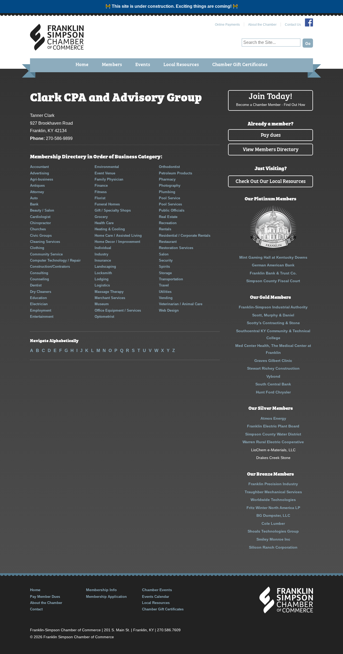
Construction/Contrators (50, 267)
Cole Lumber (273, 523)
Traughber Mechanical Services (273, 492)
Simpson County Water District (273, 434)
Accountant (39, 167)
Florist (100, 198)
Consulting (39, 273)
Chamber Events (157, 590)
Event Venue (105, 173)
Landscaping (105, 267)
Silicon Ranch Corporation (273, 547)
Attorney (37, 192)
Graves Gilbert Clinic (273, 360)
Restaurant (168, 242)
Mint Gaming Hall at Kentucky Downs (273, 257)
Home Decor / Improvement (117, 242)
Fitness (101, 192)
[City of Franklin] (273, 249)
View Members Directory (271, 149)
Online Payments (227, 24)
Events (142, 64)
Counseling (39, 279)
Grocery (101, 217)
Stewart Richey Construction (273, 368)
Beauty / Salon (42, 210)
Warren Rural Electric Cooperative (273, 442)
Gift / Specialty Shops (113, 210)
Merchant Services (110, 298)
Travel (164, 285)
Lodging (102, 279)
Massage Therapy (109, 292)
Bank (34, 204)
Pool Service (169, 198)
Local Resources (181, 64)
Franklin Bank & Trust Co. (273, 273)
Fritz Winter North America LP (273, 508)
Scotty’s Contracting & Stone (273, 323)
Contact (36, 609)
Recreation (168, 223)
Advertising (39, 173)
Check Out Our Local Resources (270, 181)
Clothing (37, 248)
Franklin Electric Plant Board (273, 426)
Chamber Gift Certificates (239, 64)
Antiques (37, 185)
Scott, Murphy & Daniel (273, 315)
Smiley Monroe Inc (273, 539)
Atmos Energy (273, 418)
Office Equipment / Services (118, 310)
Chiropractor (40, 223)
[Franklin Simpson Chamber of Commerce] (57, 48)
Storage (165, 273)
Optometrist (104, 317)
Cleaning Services (45, 242)
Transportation (171, 279)
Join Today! (270, 98)
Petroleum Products (175, 173)
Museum (102, 304)
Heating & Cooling (110, 229)
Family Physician (109, 179)
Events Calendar (155, 597)
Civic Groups (41, 236)
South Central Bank (273, 384)
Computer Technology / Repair (55, 260)
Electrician (39, 304)
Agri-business (41, 179)
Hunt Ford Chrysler (273, 392)
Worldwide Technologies (273, 500)
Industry (101, 254)
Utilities (165, 292)
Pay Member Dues (45, 597)
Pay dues (271, 134)
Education (38, 298)
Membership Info (101, 590)
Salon (164, 254)
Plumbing (167, 192)
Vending (166, 298)
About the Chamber (262, 24)
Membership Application (106, 597)
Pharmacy (167, 179)
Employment (40, 310)
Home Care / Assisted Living (118, 236)
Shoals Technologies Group (273, 531)
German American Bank (273, 265)
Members (112, 64)
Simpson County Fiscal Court (273, 281)
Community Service (46, 254)
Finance (101, 185)
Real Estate (168, 217)
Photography (169, 185)
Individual (103, 248)
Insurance (103, 260)
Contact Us (293, 24)
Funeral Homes (107, 204)
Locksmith (103, 273)
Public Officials (171, 210)
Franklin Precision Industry (273, 484)
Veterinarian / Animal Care (180, 304)
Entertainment (41, 317)
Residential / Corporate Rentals (184, 236)
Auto (34, 198)
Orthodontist (169, 167)
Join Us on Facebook (309, 22)
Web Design (169, 310)
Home (82, 64)
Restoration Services (176, 248)
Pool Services (170, 204)
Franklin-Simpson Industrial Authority (273, 307)
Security (166, 260)
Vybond (273, 376)
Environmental (107, 167)
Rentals (165, 229)
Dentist (36, 285)
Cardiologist (40, 217)
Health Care (104, 223)
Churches (38, 229)
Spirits (164, 267)
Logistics (102, 285)
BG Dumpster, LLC (273, 515)
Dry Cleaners (40, 292)
